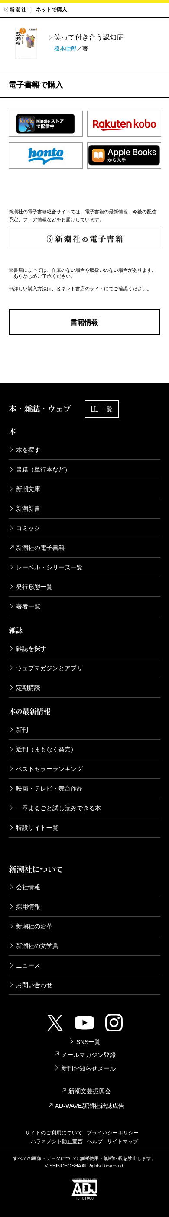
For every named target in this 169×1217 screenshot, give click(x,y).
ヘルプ (95, 1141)
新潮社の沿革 (34, 926)
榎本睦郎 (65, 48)
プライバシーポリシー (113, 1133)
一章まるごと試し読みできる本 (58, 808)
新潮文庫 (28, 488)
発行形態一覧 (34, 586)
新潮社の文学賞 (37, 945)
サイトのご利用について (53, 1133)
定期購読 (28, 687)
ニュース (28, 965)
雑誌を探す (31, 648)
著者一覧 (28, 606)
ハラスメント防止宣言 (57, 1141)
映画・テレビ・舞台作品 (49, 788)
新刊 (22, 729)
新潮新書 (28, 508)
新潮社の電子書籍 (40, 547)
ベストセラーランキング (49, 768)
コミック (28, 528)
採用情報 (28, 906)
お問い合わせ (34, 984)
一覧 (107, 409)
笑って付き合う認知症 (89, 37)
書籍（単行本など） (43, 469)
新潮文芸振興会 (89, 1090)
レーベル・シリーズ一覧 (49, 567)
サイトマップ (122, 1141)
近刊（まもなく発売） (46, 749)
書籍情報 (84, 322)
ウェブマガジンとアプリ (49, 668)
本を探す (28, 449)
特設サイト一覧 (37, 827)
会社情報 (28, 887)
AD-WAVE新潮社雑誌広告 (89, 1105)
